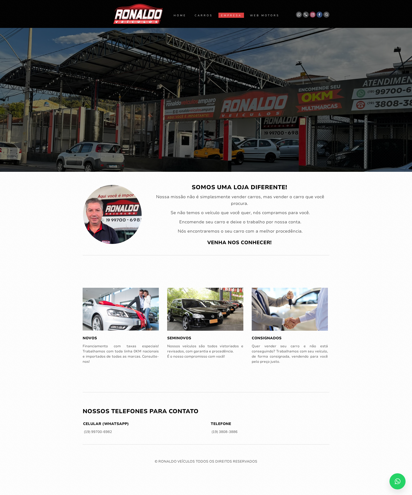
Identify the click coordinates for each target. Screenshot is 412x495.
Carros (204, 15)
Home (180, 15)
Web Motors (264, 15)
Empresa (231, 15)
